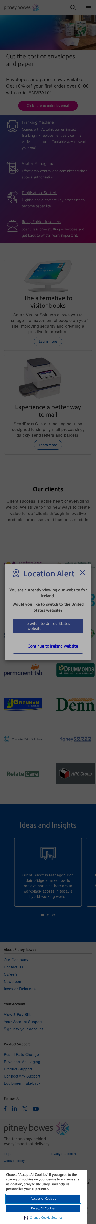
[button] (43, 1218)
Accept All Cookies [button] (43, 1198)
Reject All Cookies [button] (43, 1208)
